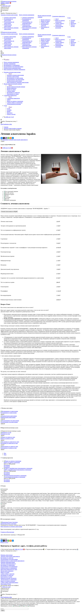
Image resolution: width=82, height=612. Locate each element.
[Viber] (6, 138)
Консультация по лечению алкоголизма (11, 526)
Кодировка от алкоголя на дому (9, 443)
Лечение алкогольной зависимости (10, 556)
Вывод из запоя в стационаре (60, 21)
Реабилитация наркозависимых (26, 25)
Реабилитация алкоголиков (8, 25)
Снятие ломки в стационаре (59, 24)
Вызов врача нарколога (7, 571)
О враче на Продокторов (7, 532)
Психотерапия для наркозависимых (27, 22)
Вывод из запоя (45, 21)
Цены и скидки (73, 25)
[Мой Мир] (13, 138)
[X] (4, 138)
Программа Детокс (6, 584)
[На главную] (8, 32)
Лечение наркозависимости (8, 563)
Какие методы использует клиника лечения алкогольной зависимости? (20, 325)
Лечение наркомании (28, 17)
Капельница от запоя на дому (9, 448)
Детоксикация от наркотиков (8, 579)
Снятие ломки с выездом (7, 573)
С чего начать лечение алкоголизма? (10, 356)
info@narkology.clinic (6, 124)
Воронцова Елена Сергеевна (8, 523)
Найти (2, 610)
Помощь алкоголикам (6, 555)
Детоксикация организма (59, 27)
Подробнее (7, 465)
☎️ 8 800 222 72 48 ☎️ (7, 148)
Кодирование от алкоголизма (8, 19)
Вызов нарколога (45, 19)
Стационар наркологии (58, 16)
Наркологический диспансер (8, 578)
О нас (69, 17)
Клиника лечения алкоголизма (9, 15)
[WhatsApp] (8, 138)
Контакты (73, 23)
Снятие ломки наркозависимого (9, 582)
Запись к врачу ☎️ (6, 3)
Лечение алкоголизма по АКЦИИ (9, 211)
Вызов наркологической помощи (16, 86)
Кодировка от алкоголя (44, 24)
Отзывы (73, 20)
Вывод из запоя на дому (7, 438)
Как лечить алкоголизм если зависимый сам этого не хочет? (17, 307)
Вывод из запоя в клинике (8, 581)
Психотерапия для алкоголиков (9, 22)
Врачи (72, 22)
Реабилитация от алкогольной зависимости (12, 560)
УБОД (57, 19)
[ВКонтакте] (2, 138)
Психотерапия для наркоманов (9, 566)
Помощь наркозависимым (8, 562)
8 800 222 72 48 (6, 5)
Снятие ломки (45, 22)
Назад (10, 73)
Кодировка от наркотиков (8, 565)
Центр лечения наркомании (26, 15)
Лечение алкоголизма (10, 17)
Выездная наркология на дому (9, 569)
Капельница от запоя (6, 576)
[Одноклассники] (11, 138)
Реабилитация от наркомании (9, 568)
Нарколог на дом (5, 434)
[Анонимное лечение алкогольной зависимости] (14, 139)
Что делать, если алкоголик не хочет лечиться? (13, 371)
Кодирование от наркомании (26, 19)
